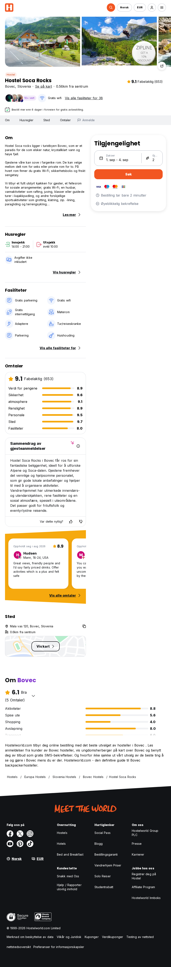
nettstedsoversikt (19, 947)
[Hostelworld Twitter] (20, 833)
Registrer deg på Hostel (144, 876)
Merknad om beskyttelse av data (30, 937)
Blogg (98, 843)
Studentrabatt (103, 887)
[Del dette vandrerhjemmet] (162, 66)
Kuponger (92, 937)
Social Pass (102, 833)
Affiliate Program (143, 887)
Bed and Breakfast (70, 854)
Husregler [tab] (26, 120)
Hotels (61, 843)
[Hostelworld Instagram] (30, 833)
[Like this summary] (71, 521)
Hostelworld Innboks (146, 898)
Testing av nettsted (140, 937)
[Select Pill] (111, 7)
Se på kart (43, 86)
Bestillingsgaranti (106, 854)
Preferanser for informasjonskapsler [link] (58, 947)
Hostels (62, 833)
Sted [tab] (46, 120)
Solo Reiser (102, 876)
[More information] (78, 446)
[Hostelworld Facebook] (10, 833)
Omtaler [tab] (65, 120)
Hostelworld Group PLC (145, 833)
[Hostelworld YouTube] (10, 843)
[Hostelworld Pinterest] (20, 843)
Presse (137, 843)
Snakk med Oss (68, 876)
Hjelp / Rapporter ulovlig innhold (69, 887)
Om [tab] (7, 120)
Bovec (10, 86)
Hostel (11, 74)
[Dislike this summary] (81, 521)
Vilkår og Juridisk (69, 937)
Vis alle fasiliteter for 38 (84, 98)
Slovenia (24, 86)
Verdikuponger (112, 937)
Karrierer (138, 854)
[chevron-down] (33, 696)
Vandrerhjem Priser (107, 865)
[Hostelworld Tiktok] (30, 843)
